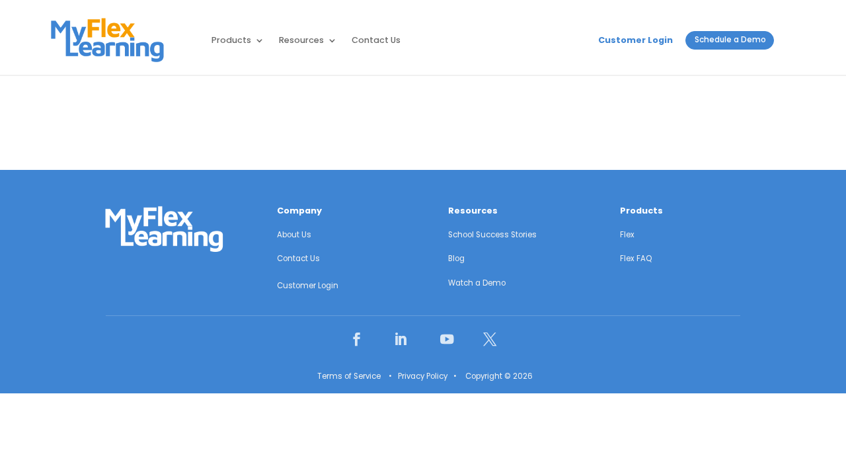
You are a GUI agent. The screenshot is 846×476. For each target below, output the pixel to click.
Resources (301, 40)
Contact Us (376, 40)
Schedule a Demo (730, 39)
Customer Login (635, 40)
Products (231, 40)
